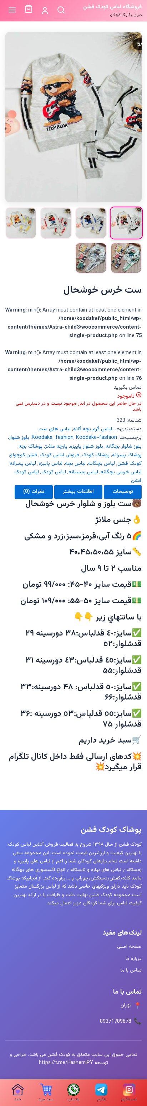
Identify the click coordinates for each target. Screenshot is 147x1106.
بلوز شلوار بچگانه (124, 446)
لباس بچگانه (101, 463)
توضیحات (122, 492)
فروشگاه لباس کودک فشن (112, 7)
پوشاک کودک (96, 455)
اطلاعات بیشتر (78, 492)
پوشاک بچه (30, 446)
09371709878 (115, 1021)
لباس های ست (55, 429)
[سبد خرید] (28, 10)
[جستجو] (61, 10)
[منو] (12, 10)
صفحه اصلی (129, 946)
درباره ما (134, 958)
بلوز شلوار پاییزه (86, 446)
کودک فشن (129, 463)
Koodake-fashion (96, 438)
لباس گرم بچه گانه (92, 429)
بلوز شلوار (19, 438)
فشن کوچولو (23, 455)
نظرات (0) (33, 492)
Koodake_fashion (53, 438)
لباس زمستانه (83, 472)
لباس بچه (75, 463)
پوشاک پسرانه (127, 455)
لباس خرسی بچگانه (121, 472)
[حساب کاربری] (45, 11)
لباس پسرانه (23, 463)
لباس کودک (53, 472)
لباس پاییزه (50, 463)
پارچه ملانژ (56, 446)
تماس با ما (131, 970)
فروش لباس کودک (59, 455)
